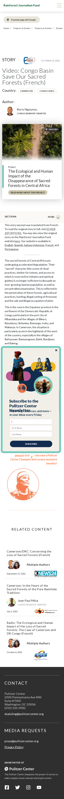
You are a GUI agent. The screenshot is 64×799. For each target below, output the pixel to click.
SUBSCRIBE (31, 443)
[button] (31, 406)
